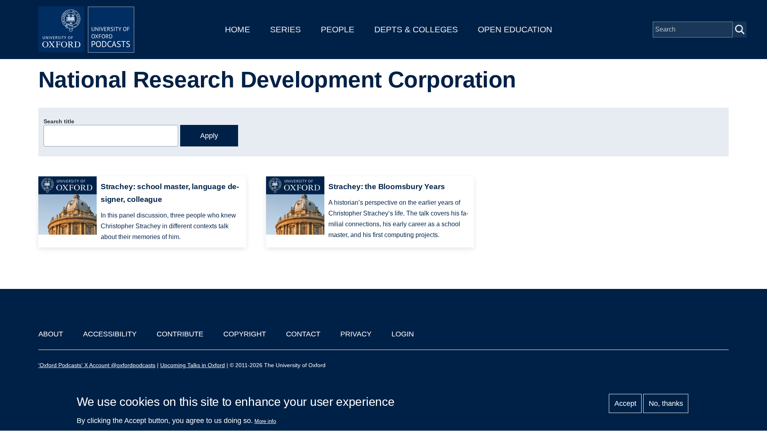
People (337, 29)
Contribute (180, 334)
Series (285, 29)
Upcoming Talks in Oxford (192, 365)
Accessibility (110, 334)
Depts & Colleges (416, 29)
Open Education (515, 29)
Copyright (244, 334)
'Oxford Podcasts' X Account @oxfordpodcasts (96, 365)
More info (265, 421)
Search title (59, 121)
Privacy (356, 334)
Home (237, 29)
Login (402, 334)
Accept (625, 403)
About (50, 334)
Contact (303, 334)
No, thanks (666, 403)
